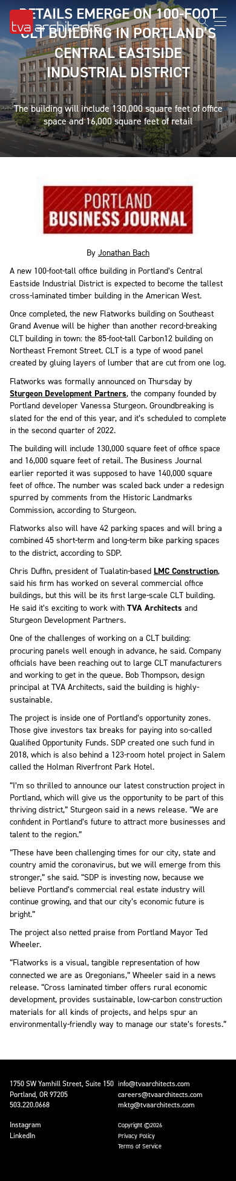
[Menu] (220, 21)
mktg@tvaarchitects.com (156, 1105)
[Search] (203, 21)
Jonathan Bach (123, 253)
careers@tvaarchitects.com (160, 1094)
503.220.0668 (30, 1105)
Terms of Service (140, 1146)
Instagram (25, 1125)
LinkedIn (22, 1136)
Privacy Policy (136, 1136)
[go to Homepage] (55, 21)
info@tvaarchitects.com (154, 1084)
